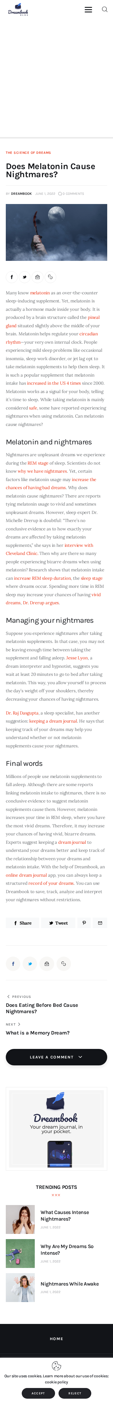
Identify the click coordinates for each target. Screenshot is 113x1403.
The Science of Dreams (28, 153)
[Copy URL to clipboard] (51, 277)
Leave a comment (52, 1057)
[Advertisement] (56, 77)
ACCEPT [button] (38, 1393)
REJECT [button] (74, 1393)
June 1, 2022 (51, 1227)
